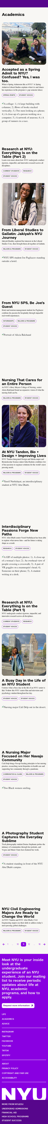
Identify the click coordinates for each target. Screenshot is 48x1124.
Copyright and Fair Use (15, 1073)
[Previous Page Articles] (4, 944)
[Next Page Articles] (44, 944)
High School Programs (15, 1117)
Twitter (6, 1036)
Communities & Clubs (12, 774)
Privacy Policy (10, 1068)
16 (39, 944)
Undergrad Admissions (15, 1109)
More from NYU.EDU (12, 1104)
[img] (24, 44)
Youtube (6, 1046)
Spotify (6, 1055)
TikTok (5, 1050)
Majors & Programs (12, 249)
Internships (8, 321)
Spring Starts (9, 95)
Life (4, 1014)
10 (18, 944)
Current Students (11, 171)
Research (27, 171)
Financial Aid (9, 1113)
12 (29, 944)
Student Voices (26, 95)
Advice (5, 1023)
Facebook (7, 1041)
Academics (8, 1019)
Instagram (8, 1031)
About (5, 1063)
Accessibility (9, 1078)
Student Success (12, 1121)
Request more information (16, 1005)
